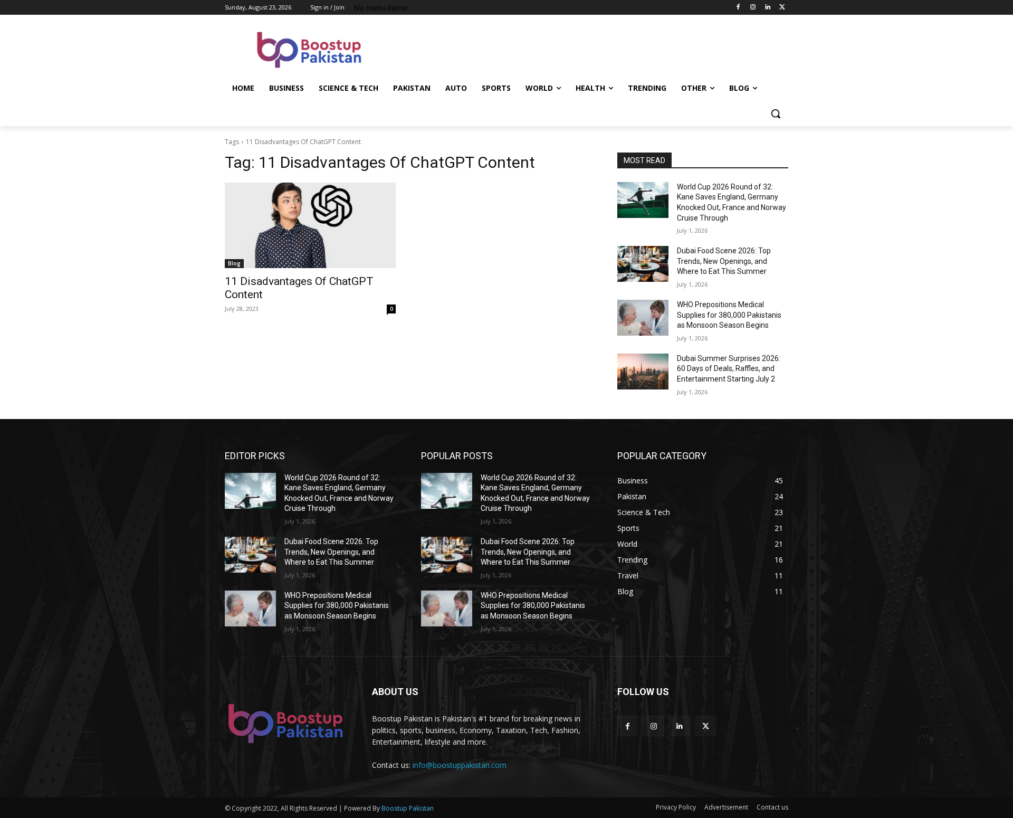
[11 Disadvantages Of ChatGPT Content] (310, 225)
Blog (234, 263)
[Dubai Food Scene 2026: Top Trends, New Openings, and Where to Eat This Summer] (642, 264)
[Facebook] (738, 8)
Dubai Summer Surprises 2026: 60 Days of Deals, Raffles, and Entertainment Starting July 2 (728, 368)
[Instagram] (753, 8)
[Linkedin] (767, 8)
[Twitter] (782, 8)
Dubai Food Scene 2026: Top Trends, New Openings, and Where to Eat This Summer (724, 260)
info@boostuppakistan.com (459, 765)
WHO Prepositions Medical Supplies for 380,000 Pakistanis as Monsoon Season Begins (729, 314)
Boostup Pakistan (407, 808)
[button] (775, 113)
